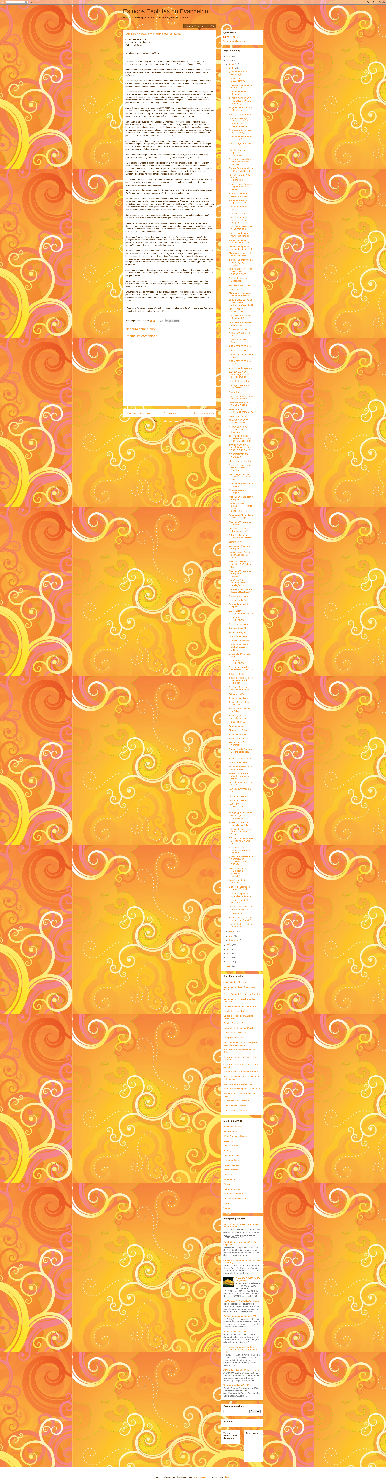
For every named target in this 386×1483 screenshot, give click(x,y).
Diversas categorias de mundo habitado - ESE (241, 247)
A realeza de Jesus (238, 329)
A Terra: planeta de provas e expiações (239, 194)
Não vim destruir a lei (239, 796)
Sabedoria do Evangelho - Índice (239, 1084)
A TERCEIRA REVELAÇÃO (236, 618)
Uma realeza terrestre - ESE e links (240, 323)
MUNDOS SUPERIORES (240, 213)
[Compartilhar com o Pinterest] (178, 320)
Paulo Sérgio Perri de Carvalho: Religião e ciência (239, 477)
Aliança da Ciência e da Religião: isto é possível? (240, 573)
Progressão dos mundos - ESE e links (241, 108)
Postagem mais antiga (202, 413)
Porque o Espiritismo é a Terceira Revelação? (240, 590)
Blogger (227, 1477)
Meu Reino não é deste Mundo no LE (240, 316)
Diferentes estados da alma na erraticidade (240, 294)
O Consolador (235, 913)
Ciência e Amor (236, 542)
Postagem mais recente (138, 413)
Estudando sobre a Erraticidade (238, 279)
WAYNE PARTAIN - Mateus (236, 1101)
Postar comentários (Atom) (173, 421)
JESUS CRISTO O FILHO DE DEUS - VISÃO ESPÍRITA (241, 680)
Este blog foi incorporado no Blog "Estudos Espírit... (241, 831)
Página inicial (170, 413)
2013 (229, 953)
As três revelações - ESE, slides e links (241, 767)
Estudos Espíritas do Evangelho (165, 11)
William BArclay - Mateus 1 (236, 1110)
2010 (229, 966)
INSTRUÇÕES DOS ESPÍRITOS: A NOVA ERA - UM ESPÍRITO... (241, 438)
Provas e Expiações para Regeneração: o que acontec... (241, 186)
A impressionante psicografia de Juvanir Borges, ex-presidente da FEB (240, 1349)
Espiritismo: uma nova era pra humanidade (241, 397)
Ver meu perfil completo (234, 41)
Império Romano (231, 1169)
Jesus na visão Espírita (240, 758)
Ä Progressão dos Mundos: (237, 92)
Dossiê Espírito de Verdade (237, 881)
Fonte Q (227, 1150)
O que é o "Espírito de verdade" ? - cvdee (239, 888)
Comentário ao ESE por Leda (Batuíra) (242, 994)
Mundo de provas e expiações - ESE (238, 201)
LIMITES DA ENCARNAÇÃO (237, 79)
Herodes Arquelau (232, 1155)
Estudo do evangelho (233, 1011)
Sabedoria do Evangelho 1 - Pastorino (241, 1088)
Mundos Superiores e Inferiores (239, 207)
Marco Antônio (230, 1179)
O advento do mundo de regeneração (240, 137)
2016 (229, 60)
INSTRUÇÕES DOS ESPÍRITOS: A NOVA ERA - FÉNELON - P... (240, 448)
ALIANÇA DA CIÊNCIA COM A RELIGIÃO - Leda (239, 555)
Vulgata (227, 1208)
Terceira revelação (237, 600)
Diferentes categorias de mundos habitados (240, 254)
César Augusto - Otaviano (235, 1136)
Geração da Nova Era (239, 381)
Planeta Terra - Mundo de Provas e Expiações (241, 169)
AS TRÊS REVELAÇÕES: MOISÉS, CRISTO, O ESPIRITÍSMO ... (241, 815)
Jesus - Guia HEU (237, 734)
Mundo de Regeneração (240, 114)
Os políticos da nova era (240, 368)
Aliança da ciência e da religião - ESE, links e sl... (240, 564)
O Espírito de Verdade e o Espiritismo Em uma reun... (241, 841)
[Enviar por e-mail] (166, 320)
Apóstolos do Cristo (232, 1126)
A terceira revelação (238, 596)
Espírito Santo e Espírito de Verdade (240, 925)
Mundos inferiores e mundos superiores (239, 234)
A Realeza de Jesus (238, 350)
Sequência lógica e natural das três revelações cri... (238, 582)
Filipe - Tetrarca (230, 1145)
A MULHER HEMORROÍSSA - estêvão (241, 1370)
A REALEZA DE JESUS (240, 346)
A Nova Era (234, 392)
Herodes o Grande (232, 1160)
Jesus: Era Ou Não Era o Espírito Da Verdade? (241, 918)
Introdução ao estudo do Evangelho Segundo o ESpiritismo (240, 1043)
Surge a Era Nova (237, 416)
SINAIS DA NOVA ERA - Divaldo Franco (240, 421)
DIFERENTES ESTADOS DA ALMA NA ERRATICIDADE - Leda (241, 302)
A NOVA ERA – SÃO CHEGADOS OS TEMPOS (238, 429)
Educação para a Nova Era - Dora (240, 386)
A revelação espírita (238, 628)
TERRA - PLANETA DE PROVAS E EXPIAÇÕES (239, 177)
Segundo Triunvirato (233, 1193)
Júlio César (228, 1174)
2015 (229, 945)
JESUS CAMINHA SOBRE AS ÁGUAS (241, 1301)
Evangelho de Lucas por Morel (238, 1028)
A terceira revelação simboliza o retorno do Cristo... (240, 647)
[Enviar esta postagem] (161, 321)
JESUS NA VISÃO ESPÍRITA (237, 743)
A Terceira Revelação (239, 640)
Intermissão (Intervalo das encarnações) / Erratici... (241, 262)
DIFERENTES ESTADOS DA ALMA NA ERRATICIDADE (240, 271)
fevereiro (233, 940)
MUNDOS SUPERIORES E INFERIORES (240, 227)
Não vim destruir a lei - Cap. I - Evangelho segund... (239, 776)
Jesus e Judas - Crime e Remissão (240, 703)
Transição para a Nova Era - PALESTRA (239, 403)
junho (232, 68)
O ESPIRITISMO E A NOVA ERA (238, 455)
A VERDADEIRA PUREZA (235, 1331)
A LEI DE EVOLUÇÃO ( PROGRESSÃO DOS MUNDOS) (240, 101)
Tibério (226, 1203)
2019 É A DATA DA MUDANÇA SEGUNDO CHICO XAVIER (241, 374)
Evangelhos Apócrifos (233, 1037)
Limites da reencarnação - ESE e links (241, 86)
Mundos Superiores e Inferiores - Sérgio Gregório (239, 220)
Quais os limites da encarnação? (238, 72)
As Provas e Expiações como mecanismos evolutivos (240, 161)
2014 (229, 949)
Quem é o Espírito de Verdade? (239, 901)
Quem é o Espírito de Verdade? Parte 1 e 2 (240, 894)
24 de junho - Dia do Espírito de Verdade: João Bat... (239, 850)
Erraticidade (234, 289)
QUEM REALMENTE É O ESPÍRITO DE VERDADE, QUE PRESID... (241, 860)
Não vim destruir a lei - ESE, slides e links (239, 823)
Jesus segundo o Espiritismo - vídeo (239, 716)
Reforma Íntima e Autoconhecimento (240, 1071)
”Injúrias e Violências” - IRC (236, 1385)
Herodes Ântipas (231, 1165)
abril (231, 936)
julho (231, 64)
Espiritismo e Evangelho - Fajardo (239, 1006)
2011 (229, 961)
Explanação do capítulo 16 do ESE (239, 1316)
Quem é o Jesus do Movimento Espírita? (240, 688)
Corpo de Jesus (236, 726)
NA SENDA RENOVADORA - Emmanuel (238, 806)
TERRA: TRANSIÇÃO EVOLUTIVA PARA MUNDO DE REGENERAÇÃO (239, 122)
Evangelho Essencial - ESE (236, 1032)
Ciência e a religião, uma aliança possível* (240, 529)
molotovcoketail (203, 1477)
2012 (229, 957)
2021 (229, 56)
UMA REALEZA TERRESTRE (236, 310)
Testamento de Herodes (234, 1198)
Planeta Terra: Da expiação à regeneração (237, 152)
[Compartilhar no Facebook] (175, 320)
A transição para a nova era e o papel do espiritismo (240, 467)
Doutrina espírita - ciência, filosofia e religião (241, 516)
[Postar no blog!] (169, 320)
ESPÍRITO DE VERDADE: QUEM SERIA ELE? (241, 907)
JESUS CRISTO (236, 694)
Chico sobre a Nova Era (240, 461)
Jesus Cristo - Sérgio (239, 738)
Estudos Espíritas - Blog (234, 1023)
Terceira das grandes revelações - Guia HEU (241, 668)
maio (232, 932)
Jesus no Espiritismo (238, 698)
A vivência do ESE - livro (235, 982)
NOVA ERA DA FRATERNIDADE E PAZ (241, 410)
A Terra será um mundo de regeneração (240, 131)
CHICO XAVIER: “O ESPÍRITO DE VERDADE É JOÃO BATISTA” (239, 872)
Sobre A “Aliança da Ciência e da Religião (240, 536)
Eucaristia (228, 1141)
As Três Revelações (238, 636)
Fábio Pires (232, 37)
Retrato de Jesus (231, 1189)
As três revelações (237, 632)
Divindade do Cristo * (239, 730)
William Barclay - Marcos (235, 1105)
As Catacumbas (231, 1131)
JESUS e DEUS (236, 674)
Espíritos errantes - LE (239, 285)
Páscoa (227, 1184)
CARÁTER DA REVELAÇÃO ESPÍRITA (241, 612)
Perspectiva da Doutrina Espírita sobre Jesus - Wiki (240, 752)
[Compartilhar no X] (172, 320)
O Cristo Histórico (237, 722)
